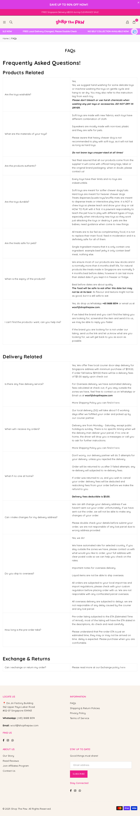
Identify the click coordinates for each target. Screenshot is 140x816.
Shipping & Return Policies (85, 708)
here (122, 667)
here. (117, 402)
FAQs (73, 703)
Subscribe (79, 774)
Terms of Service (79, 718)
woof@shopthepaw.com (24, 725)
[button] (134, 22)
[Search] (11, 22)
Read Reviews (11, 760)
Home (6, 38)
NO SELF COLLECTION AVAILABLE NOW (104, 31)
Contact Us (9, 770)
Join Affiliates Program (16, 765)
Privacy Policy (78, 713)
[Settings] (127, 22)
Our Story (8, 755)
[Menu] (4, 22)
